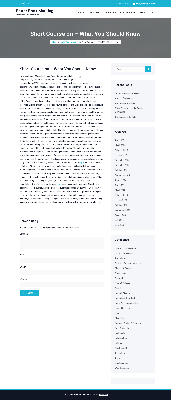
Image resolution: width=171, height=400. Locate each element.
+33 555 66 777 (122, 4)
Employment (120, 273)
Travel (117, 358)
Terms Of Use (146, 12)
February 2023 (121, 195)
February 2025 (121, 150)
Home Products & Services (127, 303)
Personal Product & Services (128, 323)
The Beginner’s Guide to (125, 103)
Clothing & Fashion (123, 268)
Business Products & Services (128, 263)
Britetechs (103, 394)
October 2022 (121, 205)
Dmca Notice (109, 12)
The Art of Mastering (124, 98)
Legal (117, 313)
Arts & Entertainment (124, 253)
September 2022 (122, 210)
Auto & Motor (121, 258)
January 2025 (121, 155)
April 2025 (119, 140)
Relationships (121, 338)
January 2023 (121, 200)
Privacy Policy (127, 12)
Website (23, 279)
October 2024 (121, 170)
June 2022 (119, 225)
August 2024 (120, 180)
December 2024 (122, 160)
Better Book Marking (34, 10)
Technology (120, 353)
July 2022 (119, 220)
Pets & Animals (122, 328)
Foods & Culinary (122, 283)
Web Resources (122, 368)
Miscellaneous (121, 318)
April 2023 (119, 185)
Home (81, 12)
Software (119, 343)
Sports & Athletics (123, 348)
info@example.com (145, 4)
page (81, 162)
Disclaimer (93, 12)
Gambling (119, 288)
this (58, 184)
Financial (119, 278)
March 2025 (120, 145)
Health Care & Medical (70, 42)
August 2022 (120, 215)
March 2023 (120, 190)
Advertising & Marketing (125, 248)
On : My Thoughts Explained (127, 93)
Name (23, 254)
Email (23, 267)
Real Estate (120, 333)
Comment (24, 234)
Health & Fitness (122, 293)
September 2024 (122, 175)
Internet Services (122, 308)
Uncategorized (121, 363)
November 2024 (122, 165)
